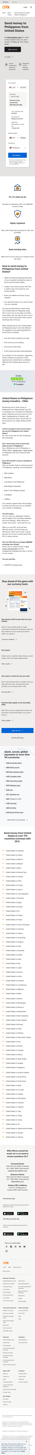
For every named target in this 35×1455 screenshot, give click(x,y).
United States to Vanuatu (14, 1133)
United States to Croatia (14, 885)
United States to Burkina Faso (16, 872)
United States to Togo (13, 1111)
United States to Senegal (14, 1063)
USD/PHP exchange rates (13, 565)
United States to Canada (14, 876)
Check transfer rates (8, 1339)
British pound (12, 767)
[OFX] (5, 7)
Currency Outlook (23, 1310)
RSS (20, 1319)
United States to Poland (14, 1046)
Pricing (20, 1298)
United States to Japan (14, 968)
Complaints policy (7, 1382)
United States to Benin (13, 868)
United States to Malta (13, 993)
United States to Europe (14, 907)
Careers (5, 1404)
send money (28, 450)
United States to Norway (14, 1024)
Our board (5, 1399)
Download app (7, 1345)
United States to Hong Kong (15, 937)
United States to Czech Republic (17, 894)
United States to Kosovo (14, 972)
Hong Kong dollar (14, 781)
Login (25, 7)
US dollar (11, 808)
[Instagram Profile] (6, 1251)
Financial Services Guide (9, 1389)
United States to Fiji (12, 911)
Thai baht (11, 803)
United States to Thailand (14, 1107)
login (20, 162)
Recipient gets (13, 133)
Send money (6, 1342)
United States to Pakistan (14, 1033)
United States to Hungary (14, 942)
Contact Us (6, 1376)
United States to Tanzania (15, 1103)
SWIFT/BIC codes (7, 1331)
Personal (14, 2)
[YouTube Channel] (24, 1246)
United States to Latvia (14, 976)
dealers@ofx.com (17, 1181)
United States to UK (13, 1124)
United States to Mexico (14, 999)
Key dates (21, 1379)
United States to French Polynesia (17, 925)
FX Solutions (6, 1289)
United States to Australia (15, 851)
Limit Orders (6, 1298)
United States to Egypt (14, 902)
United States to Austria (14, 855)
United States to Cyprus (14, 889)
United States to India (13, 946)
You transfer (12, 83)
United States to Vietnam (14, 1137)
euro (9, 790)
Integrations (21, 1295)
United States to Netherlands (16, 1011)
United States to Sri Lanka (15, 1090)
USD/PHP (29, 542)
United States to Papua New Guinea (18, 1037)
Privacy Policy (7, 1392)
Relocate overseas (8, 1352)
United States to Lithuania (15, 981)
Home (4, 13)
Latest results (22, 1376)
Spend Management (23, 1283)
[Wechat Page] (20, 1246)
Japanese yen (12, 794)
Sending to (11, 143)
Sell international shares (9, 1364)
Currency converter (8, 1313)
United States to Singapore (15, 1067)
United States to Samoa (14, 1054)
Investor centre (23, 1373)
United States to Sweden (14, 1094)
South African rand (14, 812)
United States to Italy (13, 963)
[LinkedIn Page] (11, 1246)
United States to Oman (14, 1029)
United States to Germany (15, 929)
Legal (4, 1379)
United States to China (13, 881)
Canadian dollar (13, 776)
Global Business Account (9, 1281)
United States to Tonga (14, 1115)
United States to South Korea (16, 1081)
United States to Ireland (14, 955)
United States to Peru (13, 1042)
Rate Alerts (6, 1325)
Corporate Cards (7, 1286)
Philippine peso (13, 785)
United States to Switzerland (16, 1098)
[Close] (26, 1441)
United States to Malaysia (15, 989)
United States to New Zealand (16, 1020)
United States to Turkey (14, 1120)
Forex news (22, 1313)
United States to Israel (13, 959)
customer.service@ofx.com (17, 1171)
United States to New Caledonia (17, 1016)
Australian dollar (14, 763)
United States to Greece (14, 933)
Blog (20, 1316)
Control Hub (21, 1281)
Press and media (23, 1342)
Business (5, 2)
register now (17, 450)
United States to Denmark (15, 898)
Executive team (7, 1402)
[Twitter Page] (15, 1246)
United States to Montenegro (16, 1003)
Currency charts (7, 1328)
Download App (22, 1301)
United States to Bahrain (14, 859)
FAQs (9, 1267)
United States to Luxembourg (16, 985)
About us (5, 1373)
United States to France (14, 920)
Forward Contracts (8, 1295)
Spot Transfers (7, 1292)
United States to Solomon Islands (17, 1072)
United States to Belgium (14, 864)
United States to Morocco (15, 1007)
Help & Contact (17, 1267)
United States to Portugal (14, 1050)
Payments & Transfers (9, 1283)
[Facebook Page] (6, 1246)
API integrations (23, 1339)
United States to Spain (13, 1085)
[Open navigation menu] (31, 7)
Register (16, 162)
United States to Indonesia (15, 950)
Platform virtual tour (8, 1310)
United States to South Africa (16, 1077)
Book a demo (6, 1271)
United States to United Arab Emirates (19, 1128)
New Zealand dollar (14, 772)
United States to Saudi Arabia (16, 1059)
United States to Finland (14, 915)
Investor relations (23, 1382)
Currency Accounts (8, 1300)
